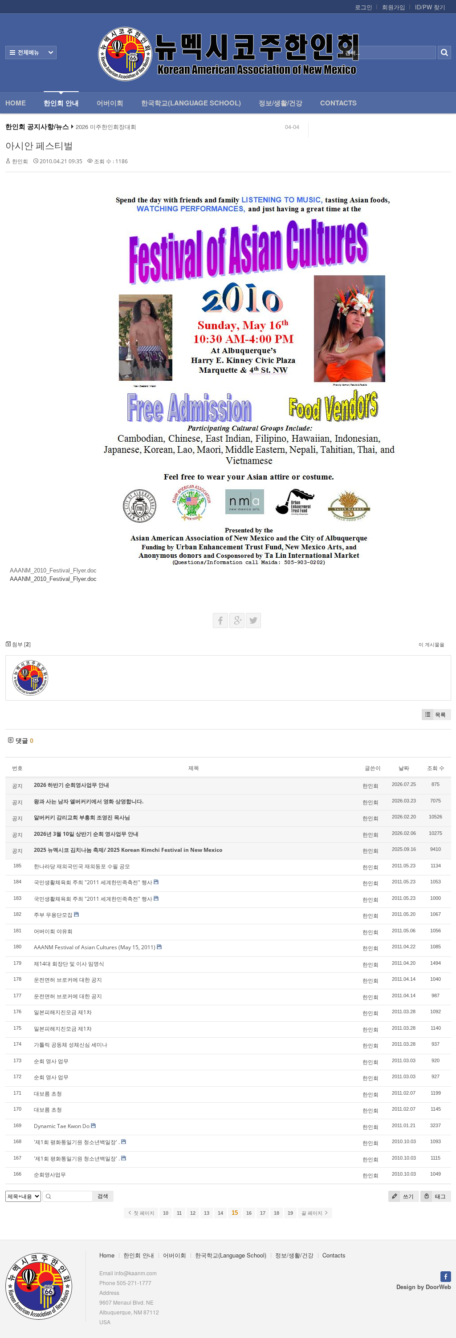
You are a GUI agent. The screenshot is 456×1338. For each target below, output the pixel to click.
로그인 (363, 7)
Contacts (338, 103)
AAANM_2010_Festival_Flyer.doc (53, 570)
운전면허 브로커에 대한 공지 (68, 979)
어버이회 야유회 (53, 931)
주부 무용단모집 (53, 915)
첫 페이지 (143, 1213)
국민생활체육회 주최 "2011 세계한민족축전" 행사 (93, 882)
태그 (440, 1196)
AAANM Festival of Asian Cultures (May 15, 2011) (94, 947)
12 (192, 1213)
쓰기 (408, 1196)
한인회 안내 (61, 103)
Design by (423, 1286)
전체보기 (31, 52)
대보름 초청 (48, 1093)
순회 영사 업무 (51, 1061)
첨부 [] (21, 644)
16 (249, 1213)
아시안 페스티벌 (39, 145)
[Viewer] (9, 575)
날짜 (404, 768)
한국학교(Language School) (191, 103)
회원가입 (393, 7)
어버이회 (110, 103)
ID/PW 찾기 (430, 7)
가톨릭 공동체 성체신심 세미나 (70, 1044)
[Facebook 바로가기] (445, 1275)
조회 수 (435, 768)
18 (276, 1213)
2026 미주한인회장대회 (106, 127)
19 (290, 1213)
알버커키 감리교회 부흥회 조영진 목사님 (82, 817)
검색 (103, 1196)
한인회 (20, 161)
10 (165, 1213)
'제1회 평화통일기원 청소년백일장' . (77, 1142)
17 (262, 1213)
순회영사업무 (50, 1174)
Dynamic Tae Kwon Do (62, 1126)
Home (15, 103)
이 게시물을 (431, 644)
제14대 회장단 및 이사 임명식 (69, 963)
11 (179, 1213)
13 (206, 1213)
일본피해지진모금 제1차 (63, 1012)
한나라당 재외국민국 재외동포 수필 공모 (82, 866)
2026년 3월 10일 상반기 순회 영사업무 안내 (86, 834)
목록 (440, 714)
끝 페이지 (312, 1213)
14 (220, 1213)
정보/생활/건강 (280, 103)
